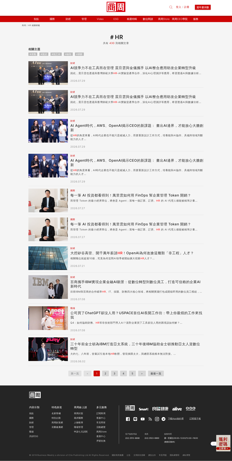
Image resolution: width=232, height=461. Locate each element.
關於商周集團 (117, 455)
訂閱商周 (100, 413)
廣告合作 (152, 455)
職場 (31, 431)
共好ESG (33, 436)
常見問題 (163, 455)
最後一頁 (156, 373)
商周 (24, 25)
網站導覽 (186, 455)
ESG (116, 19)
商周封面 (78, 413)
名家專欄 (56, 413)
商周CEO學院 (179, 19)
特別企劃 (56, 418)
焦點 (31, 413)
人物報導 (78, 422)
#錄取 (68, 54)
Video (100, 19)
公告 (128, 455)
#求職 (33, 54)
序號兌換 (100, 440)
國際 (31, 418)
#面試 (44, 54)
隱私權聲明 (174, 455)
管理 (31, 427)
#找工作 (56, 54)
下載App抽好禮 (176, 418)
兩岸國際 (78, 418)
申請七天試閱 (80, 431)
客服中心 (100, 418)
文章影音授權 (139, 455)
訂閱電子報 (195, 418)
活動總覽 (100, 427)
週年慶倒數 (202, 7)
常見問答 (100, 422)
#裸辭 (79, 54)
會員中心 (100, 436)
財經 (31, 422)
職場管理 (78, 427)
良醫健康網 (57, 427)
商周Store (164, 19)
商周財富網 (57, 422)
